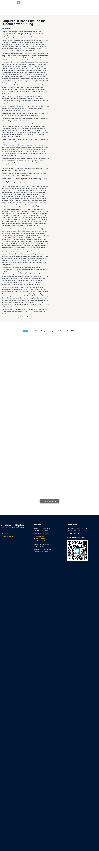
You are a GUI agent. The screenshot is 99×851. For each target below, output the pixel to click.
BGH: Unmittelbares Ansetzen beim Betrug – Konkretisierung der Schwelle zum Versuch (36, 429)
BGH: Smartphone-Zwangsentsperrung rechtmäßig (22, 481)
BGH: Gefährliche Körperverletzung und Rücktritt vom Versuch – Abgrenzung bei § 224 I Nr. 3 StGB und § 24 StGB (46, 442)
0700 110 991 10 (43, 533)
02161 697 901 (40, 539)
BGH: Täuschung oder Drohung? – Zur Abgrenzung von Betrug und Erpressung (33, 416)
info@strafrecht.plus (42, 541)
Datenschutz (5, 531)
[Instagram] (66, 3)
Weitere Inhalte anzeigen (49, 501)
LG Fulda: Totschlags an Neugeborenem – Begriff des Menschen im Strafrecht (32, 351)
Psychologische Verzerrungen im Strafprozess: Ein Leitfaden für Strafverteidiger (33, 338)
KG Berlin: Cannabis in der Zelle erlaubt (17, 468)
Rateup (11, 536)
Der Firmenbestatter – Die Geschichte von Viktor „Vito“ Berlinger (27, 455)
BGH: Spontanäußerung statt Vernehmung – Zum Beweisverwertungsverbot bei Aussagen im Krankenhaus (44, 390)
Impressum (4, 533)
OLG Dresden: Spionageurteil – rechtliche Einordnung (23, 377)
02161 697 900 (40, 537)
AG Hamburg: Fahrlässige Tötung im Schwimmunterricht (24, 364)
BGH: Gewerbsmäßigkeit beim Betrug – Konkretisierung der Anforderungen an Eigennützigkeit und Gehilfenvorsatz (47, 403)
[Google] (69, 3)
